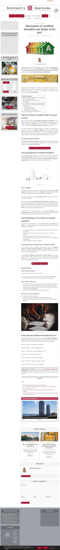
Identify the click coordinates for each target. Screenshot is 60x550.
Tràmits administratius (40, 23)
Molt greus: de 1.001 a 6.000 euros (31, 109)
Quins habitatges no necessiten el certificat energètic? (33, 103)
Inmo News (27, 15)
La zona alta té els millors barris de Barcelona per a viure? (35, 417)
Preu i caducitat (26, 101)
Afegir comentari (37, 35)
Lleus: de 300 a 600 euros (29, 107)
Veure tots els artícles (26, 476)
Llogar (10, 15)
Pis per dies (9, 89)
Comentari (23, 485)
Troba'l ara (6, 91)
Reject (45, 547)
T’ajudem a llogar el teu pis (40, 263)
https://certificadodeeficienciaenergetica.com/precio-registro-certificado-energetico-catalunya (40, 386)
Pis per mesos (9, 87)
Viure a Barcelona (36, 15)
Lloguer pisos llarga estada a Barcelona (9, 518)
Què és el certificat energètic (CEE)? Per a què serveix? (33, 97)
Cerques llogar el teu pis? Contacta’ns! (40, 148)
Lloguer (6, 82)
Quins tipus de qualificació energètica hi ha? (31, 111)
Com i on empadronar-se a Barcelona (30, 445)
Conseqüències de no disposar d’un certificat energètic (34, 104)
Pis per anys (9, 84)
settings (6, 548)
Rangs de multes (26, 106)
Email (35, 496)
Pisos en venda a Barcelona (7, 519)
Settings (52, 547)
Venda (12, 82)
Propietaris (21, 15)
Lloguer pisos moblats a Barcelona (8, 514)
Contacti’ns (45, 15)
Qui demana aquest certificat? (29, 99)
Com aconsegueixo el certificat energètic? (30, 100)
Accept (39, 547)
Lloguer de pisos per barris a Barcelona (9, 521)
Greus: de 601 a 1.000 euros (29, 108)
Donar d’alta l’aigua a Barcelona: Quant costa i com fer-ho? (49, 446)
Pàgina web (48, 496)
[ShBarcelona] (30, 8)
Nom (22, 496)
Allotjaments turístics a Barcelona (8, 516)
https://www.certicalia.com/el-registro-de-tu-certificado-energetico (34, 385)
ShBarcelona (55, 69)
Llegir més (30, 455)
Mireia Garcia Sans (46, 35)
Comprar (16, 15)
